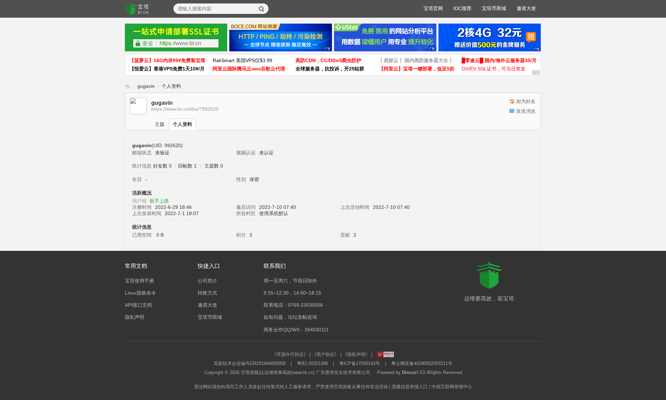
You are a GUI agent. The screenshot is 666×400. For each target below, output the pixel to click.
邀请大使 (526, 8)
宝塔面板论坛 (127, 86)
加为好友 (526, 101)
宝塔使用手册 (139, 280)
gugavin (146, 86)
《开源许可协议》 (290, 354)
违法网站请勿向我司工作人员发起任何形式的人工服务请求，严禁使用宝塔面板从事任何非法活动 (291, 386)
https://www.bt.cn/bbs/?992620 (185, 109)
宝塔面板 (250, 372)
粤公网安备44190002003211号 (421, 363)
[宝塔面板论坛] (137, 9)
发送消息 (526, 111)
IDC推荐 (462, 8)
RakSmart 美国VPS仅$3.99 (242, 60)
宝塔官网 (433, 8)
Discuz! (410, 372)
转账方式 (207, 293)
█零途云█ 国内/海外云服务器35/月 (499, 60)
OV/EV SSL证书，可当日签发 (494, 68)
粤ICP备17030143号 (359, 363)
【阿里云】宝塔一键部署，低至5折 (416, 68)
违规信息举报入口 (410, 386)
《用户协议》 (325, 354)
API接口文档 (138, 305)
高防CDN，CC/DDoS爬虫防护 (328, 60)
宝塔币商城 (494, 8)
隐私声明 (134, 317)
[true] (261, 9)
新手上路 (159, 201)
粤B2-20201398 (312, 363)
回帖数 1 (187, 166)
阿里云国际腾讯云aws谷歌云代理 (249, 68)
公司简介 (207, 280)
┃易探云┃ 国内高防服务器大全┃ (416, 60)
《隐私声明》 (356, 354)
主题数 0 (213, 166)
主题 (159, 124)
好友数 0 (162, 166)
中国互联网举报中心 (452, 386)
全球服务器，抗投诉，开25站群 (330, 68)
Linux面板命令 (140, 293)
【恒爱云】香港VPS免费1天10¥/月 (167, 68)
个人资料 (182, 124)
